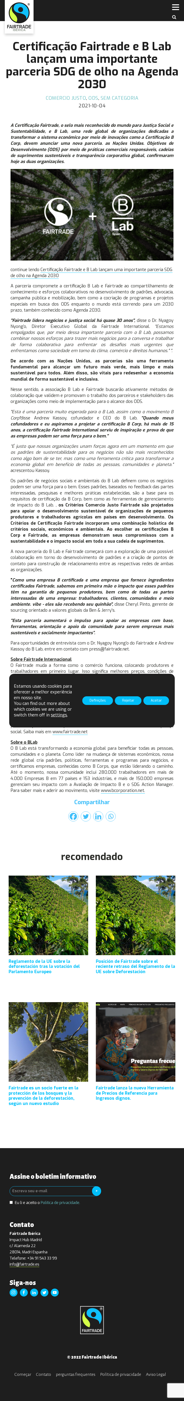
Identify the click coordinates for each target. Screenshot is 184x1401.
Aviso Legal (156, 1374)
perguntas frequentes (75, 1374)
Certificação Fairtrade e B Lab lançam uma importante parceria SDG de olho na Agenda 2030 (91, 273)
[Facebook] (73, 816)
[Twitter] (86, 816)
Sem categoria (119, 98)
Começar (22, 1374)
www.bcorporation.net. (123, 790)
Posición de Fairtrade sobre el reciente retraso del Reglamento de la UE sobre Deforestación (135, 967)
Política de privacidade (120, 1374)
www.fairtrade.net (70, 732)
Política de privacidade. (60, 1202)
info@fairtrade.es (24, 1264)
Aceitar (156, 700)
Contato (43, 1374)
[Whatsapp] (111, 816)
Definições (98, 700)
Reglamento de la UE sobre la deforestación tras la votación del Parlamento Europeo (44, 967)
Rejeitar (128, 700)
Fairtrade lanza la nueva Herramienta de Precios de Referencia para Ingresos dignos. (135, 1093)
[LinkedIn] (98, 816)
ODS (93, 98)
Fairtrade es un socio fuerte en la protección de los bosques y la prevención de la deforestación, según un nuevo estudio (43, 1096)
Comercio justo (66, 98)
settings (59, 715)
